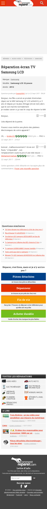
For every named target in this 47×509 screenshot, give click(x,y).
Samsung (15, 79)
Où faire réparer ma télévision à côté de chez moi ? (24, 229)
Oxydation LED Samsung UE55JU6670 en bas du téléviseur (22, 237)
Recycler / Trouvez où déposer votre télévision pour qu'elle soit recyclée (23, 306)
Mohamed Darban (9, 156)
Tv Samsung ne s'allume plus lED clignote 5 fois (22, 242)
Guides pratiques (15, 426)
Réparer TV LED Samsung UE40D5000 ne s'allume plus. (25, 255)
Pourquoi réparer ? (18, 421)
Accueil (24, 3)
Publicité (19, 495)
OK (34, 478)
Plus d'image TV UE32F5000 (15, 233)
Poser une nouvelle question (26, 168)
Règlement (10, 495)
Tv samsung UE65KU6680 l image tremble (20, 248)
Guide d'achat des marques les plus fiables (23, 319)
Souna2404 (20, 93)
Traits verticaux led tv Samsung (16, 252)
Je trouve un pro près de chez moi (23, 293)
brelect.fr (11, 136)
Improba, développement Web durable (23, 491)
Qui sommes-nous (19, 490)
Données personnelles (35, 492)
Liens (4, 425)
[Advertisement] (23, 30)
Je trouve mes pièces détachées (24, 282)
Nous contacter (35, 495)
